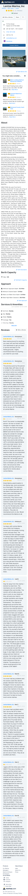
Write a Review (8, 17)
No (17, 355)
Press (16, 872)
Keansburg (9, 41)
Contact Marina (14, 45)
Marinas (4, 8)
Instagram (7, 881)
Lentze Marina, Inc (8, 336)
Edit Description (22, 269)
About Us (17, 870)
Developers (6, 874)
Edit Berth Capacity (21, 280)
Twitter (7, 877)
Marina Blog (8, 884)
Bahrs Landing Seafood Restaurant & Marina (17, 80)
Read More (15, 89)
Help (16, 868)
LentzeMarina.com (11, 38)
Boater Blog (8, 886)
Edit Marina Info (22, 71)
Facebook (7, 879)
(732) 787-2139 (10, 32)
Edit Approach (23, 300)
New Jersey (11, 8)
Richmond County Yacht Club (17, 108)
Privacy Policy (18, 893)
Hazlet (17, 8)
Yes (15, 355)
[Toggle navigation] (25, 2)
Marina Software (7, 872)
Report (23, 355)
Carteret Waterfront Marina (16, 94)
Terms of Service (7, 893)
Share (17, 17)
